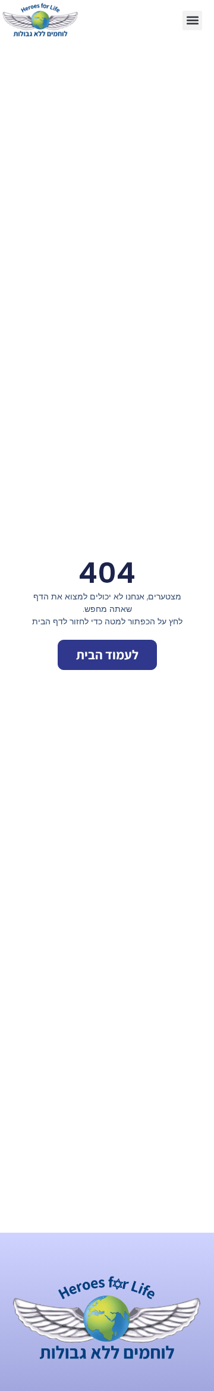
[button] (192, 20)
